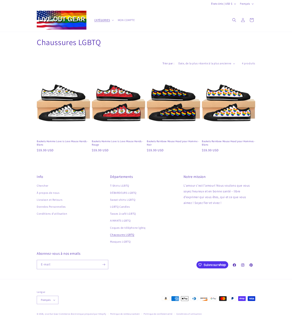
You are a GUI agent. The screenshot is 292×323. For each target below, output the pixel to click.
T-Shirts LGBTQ (119, 185)
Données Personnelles (51, 206)
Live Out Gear (52, 313)
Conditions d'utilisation (52, 213)
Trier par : (168, 63)
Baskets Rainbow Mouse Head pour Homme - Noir (173, 143)
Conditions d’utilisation (189, 313)
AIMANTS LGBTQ (120, 220)
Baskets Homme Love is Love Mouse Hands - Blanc (62, 143)
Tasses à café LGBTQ (123, 213)
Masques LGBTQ (120, 241)
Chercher (42, 185)
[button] (103, 20)
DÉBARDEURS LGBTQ (123, 193)
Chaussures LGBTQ (122, 234)
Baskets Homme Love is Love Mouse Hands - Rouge (117, 143)
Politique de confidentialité (158, 313)
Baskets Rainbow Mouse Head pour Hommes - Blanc (228, 143)
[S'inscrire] (103, 264)
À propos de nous (48, 193)
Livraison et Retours (50, 200)
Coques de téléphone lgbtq (127, 227)
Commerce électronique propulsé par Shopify (82, 313)
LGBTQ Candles (120, 206)
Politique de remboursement (125, 313)
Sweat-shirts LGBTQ (122, 200)
